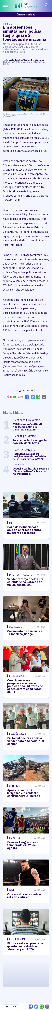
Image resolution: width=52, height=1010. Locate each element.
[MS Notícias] (26, 6)
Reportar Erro (28, 391)
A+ (14, 1006)
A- (7, 1006)
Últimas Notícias (26, 14)
